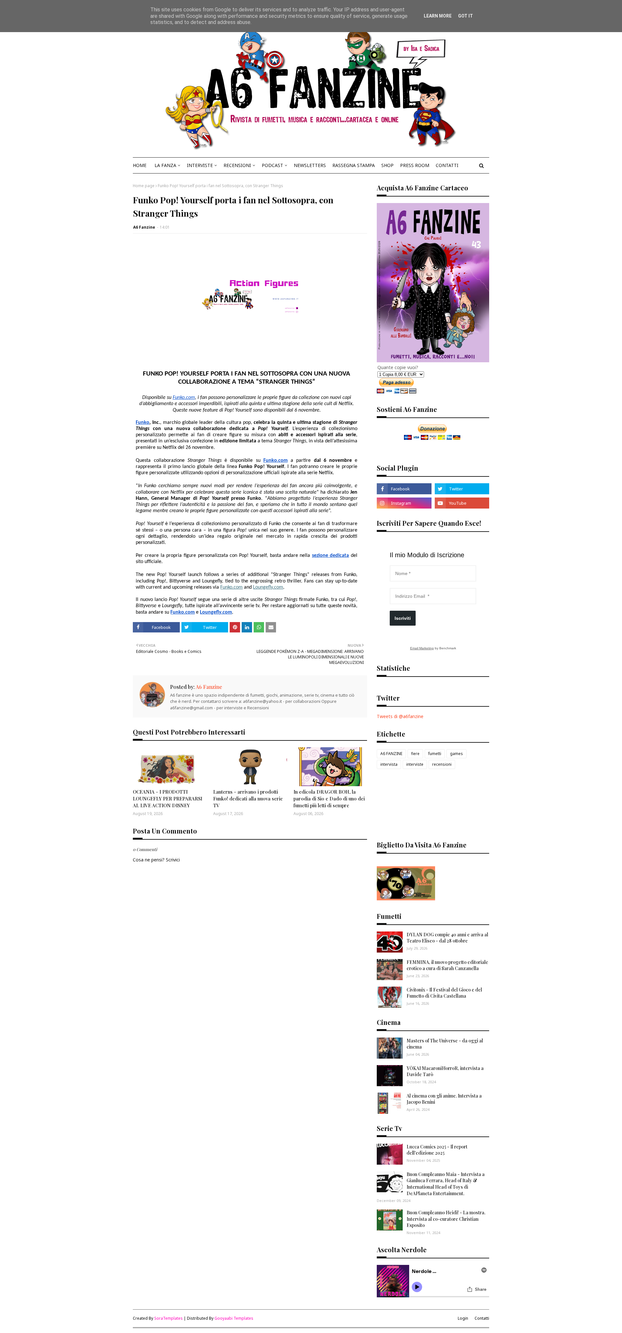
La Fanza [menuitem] (165, 165)
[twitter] (462, 488)
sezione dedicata (330, 555)
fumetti (434, 753)
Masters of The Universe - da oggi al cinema (445, 1044)
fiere (415, 753)
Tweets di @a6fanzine (400, 716)
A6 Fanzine (144, 227)
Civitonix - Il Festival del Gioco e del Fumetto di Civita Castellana (444, 993)
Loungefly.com (268, 587)
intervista (388, 764)
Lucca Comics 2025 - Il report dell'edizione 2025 (437, 1150)
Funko (142, 422)
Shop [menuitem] (387, 165)
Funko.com (184, 397)
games (456, 753)
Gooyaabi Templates (233, 1318)
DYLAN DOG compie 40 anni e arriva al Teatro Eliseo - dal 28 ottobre (447, 937)
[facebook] (404, 488)
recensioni (442, 764)
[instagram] (404, 503)
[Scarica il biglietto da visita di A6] (406, 898)
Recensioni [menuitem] (237, 165)
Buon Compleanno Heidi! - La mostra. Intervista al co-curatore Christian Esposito (446, 1218)
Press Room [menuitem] (414, 165)
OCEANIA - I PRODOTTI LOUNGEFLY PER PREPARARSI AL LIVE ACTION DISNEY (167, 798)
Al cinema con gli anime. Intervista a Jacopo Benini (444, 1099)
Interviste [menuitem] (200, 165)
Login (463, 1318)
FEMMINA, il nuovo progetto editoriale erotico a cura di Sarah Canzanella (447, 965)
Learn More (438, 15)
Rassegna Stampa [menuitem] (353, 165)
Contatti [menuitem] (447, 165)
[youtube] (462, 503)
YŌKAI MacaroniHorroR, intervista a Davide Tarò (445, 1071)
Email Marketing (422, 648)
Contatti (482, 1318)
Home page (144, 185)
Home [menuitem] (139, 165)
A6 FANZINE (391, 753)
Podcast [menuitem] (272, 165)
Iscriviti (403, 618)
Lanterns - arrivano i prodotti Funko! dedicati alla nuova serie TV (248, 798)
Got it (465, 15)
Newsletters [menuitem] (310, 165)
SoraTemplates (168, 1318)
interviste (414, 764)
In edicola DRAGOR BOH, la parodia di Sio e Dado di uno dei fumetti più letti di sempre (329, 798)
